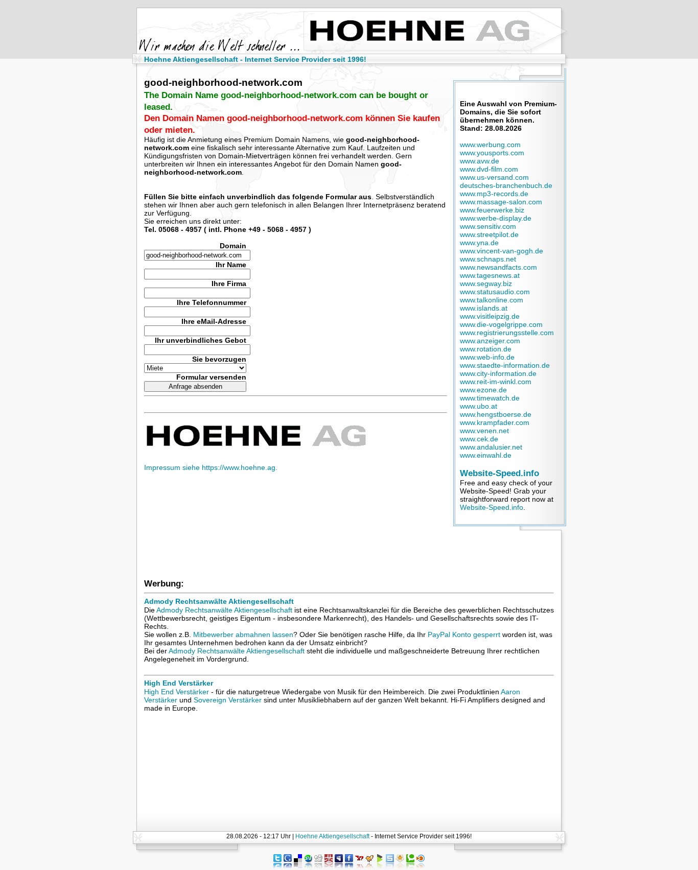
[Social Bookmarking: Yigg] (369, 866)
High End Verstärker (178, 683)
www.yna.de (479, 243)
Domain (233, 246)
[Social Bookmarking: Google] (288, 866)
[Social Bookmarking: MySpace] (339, 866)
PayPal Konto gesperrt (464, 634)
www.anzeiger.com (490, 341)
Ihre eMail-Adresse (213, 321)
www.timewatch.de (490, 398)
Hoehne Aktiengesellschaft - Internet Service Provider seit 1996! (255, 59)
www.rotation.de (485, 349)
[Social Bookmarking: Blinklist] (420, 866)
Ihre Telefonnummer (211, 302)
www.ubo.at (478, 406)
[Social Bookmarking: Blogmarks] (380, 866)
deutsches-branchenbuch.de (506, 185)
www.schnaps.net (488, 259)
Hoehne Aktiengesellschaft (332, 836)
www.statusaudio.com (495, 292)
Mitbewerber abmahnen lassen (243, 634)
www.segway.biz (486, 283)
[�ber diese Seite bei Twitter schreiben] (277, 866)
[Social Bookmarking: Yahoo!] (359, 866)
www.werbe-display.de (495, 218)
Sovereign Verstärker (228, 700)
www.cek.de (479, 439)
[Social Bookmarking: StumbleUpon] (308, 866)
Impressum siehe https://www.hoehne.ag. (210, 467)
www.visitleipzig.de (490, 316)
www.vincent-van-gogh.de (501, 251)
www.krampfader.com (494, 422)
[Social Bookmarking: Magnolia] (400, 866)
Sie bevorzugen (219, 359)
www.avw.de (479, 161)
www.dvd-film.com (489, 169)
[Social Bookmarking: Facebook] (349, 866)
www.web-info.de (487, 357)
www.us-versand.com (494, 177)
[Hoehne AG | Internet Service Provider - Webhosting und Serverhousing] (255, 444)
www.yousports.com (492, 153)
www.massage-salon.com (501, 202)
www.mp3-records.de (494, 194)
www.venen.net (484, 431)
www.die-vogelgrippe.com (501, 324)
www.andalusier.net (491, 447)
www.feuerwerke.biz (492, 210)
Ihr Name (231, 265)
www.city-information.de (498, 373)
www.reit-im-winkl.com (495, 382)
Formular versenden (211, 377)
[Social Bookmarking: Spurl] (390, 866)
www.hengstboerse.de (495, 414)
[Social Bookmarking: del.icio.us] (298, 866)
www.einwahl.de (485, 455)
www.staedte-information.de (505, 365)
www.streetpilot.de (489, 234)
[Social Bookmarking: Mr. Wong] (328, 866)
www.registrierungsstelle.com (507, 332)
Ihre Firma (229, 283)
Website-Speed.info (499, 473)
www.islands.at (483, 308)
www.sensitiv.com (488, 226)
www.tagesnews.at (490, 275)
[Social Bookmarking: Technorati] (410, 866)
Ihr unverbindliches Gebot (200, 340)
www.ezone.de (483, 390)
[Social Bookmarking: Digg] (318, 866)
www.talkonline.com (491, 300)
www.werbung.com (490, 144)
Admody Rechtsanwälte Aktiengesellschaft (219, 601)
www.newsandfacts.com (498, 267)
